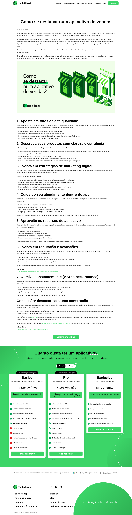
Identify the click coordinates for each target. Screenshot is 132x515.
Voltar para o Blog (66, 337)
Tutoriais (98, 3)
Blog (104, 3)
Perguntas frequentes (84, 3)
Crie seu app (21, 493)
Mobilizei (34, 317)
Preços (58, 3)
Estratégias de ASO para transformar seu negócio (32, 329)
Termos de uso (57, 502)
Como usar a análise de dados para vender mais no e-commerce (37, 271)
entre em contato (105, 429)
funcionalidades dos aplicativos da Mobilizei (56, 323)
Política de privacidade (61, 506)
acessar (113, 3)
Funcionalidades (69, 3)
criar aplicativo (27, 454)
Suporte (19, 502)
